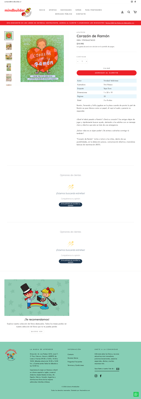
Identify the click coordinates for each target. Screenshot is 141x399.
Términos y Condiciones (76, 365)
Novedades (66, 10)
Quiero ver (37, 332)
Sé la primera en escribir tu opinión (70, 205)
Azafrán (81, 32)
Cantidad (81, 57)
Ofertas (53, 10)
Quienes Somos (73, 358)
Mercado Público (63, 14)
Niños (78, 10)
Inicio (42, 10)
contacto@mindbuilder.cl (12, 2)
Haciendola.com (85, 390)
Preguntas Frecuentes (75, 362)
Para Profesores (93, 10)
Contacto (81, 14)
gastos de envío (84, 46)
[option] (70, 23)
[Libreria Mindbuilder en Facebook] (100, 376)
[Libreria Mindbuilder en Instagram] (96, 376)
